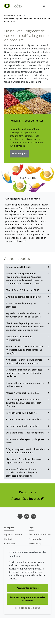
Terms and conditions (40, 534)
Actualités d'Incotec (25, 498)
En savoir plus (19, 153)
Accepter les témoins (28, 587)
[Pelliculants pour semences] (27, 101)
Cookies (13, 578)
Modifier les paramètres (27, 607)
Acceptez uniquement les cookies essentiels (27, 599)
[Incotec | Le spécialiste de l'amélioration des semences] (13, 6)
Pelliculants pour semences (27, 120)
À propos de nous (13, 534)
